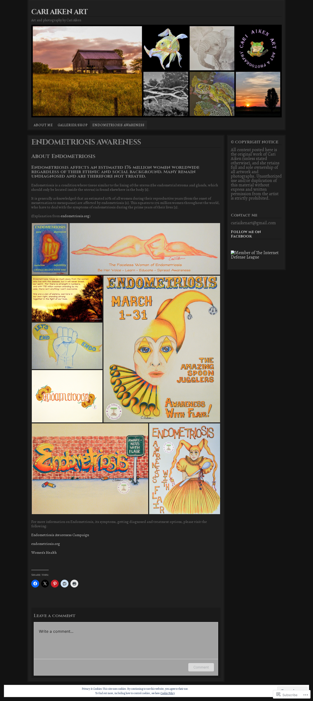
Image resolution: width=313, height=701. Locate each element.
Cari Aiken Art (59, 12)
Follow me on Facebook (246, 234)
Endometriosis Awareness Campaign (60, 534)
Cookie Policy (167, 693)
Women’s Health (44, 552)
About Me (43, 125)
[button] (50, 249)
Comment (201, 667)
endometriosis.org (75, 215)
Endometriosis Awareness (118, 125)
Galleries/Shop (73, 125)
